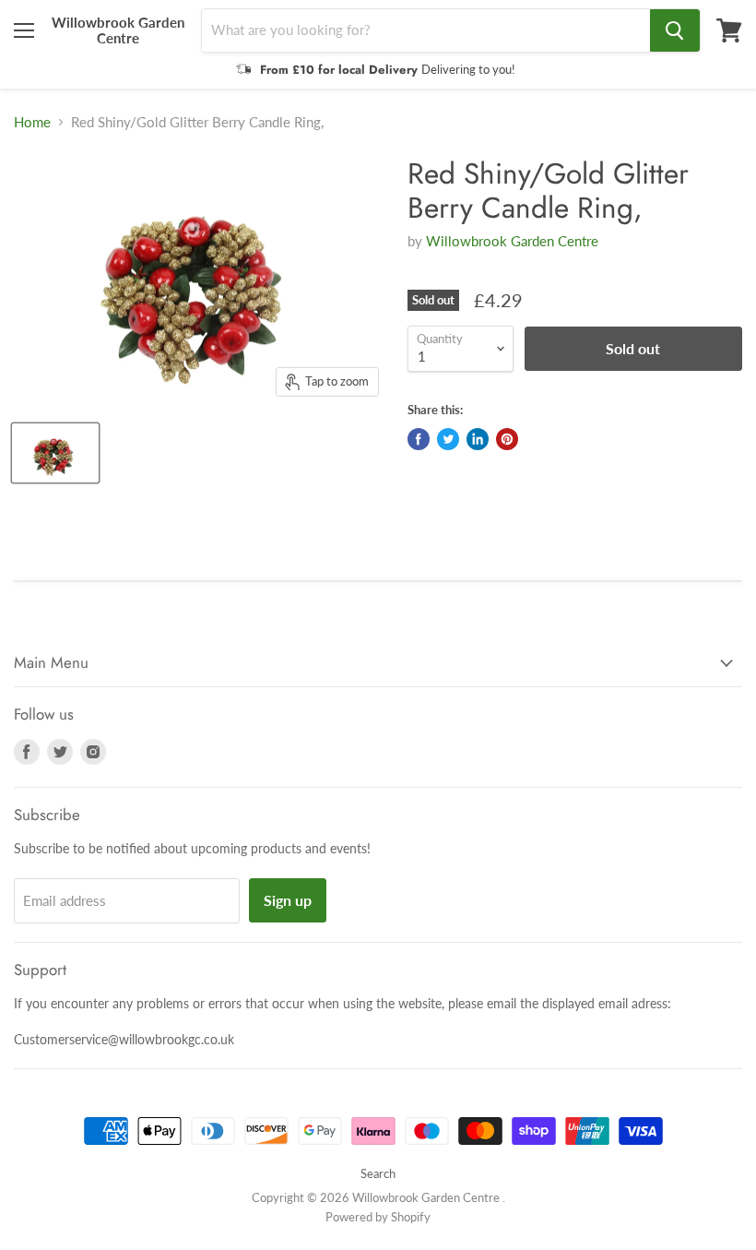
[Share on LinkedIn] (478, 439)
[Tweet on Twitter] (448, 439)
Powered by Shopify (378, 1216)
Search (378, 1173)
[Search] (675, 30)
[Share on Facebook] (419, 439)
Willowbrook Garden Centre (512, 240)
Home (32, 122)
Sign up (288, 900)
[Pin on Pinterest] (507, 439)
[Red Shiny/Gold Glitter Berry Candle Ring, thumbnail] (55, 452)
